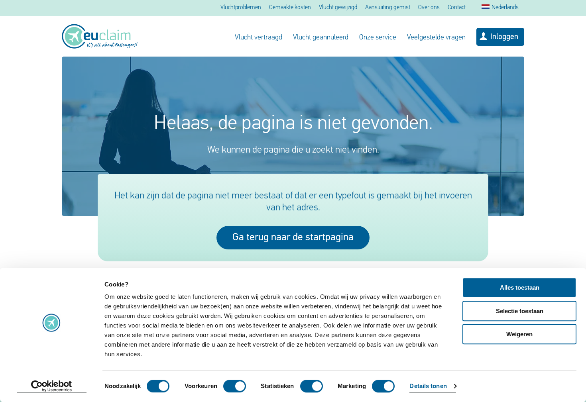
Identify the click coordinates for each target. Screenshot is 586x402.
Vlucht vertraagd (258, 37)
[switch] (234, 386)
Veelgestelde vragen (436, 37)
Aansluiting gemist (387, 8)
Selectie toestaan (519, 311)
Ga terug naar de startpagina (293, 237)
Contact (457, 8)
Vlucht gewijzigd (338, 8)
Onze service (377, 37)
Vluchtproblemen (240, 8)
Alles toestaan (519, 287)
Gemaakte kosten (290, 8)
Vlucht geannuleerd (320, 37)
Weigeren (519, 334)
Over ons (429, 8)
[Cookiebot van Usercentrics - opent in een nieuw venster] (52, 386)
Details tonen (427, 386)
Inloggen (504, 37)
